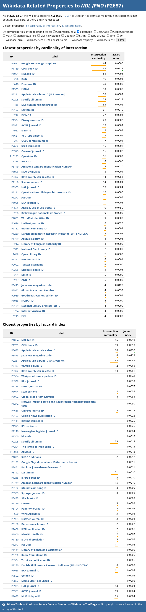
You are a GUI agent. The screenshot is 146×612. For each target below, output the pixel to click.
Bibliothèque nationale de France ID (43, 213)
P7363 (15, 89)
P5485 (15, 498)
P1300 (15, 436)
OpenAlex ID (29, 156)
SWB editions (29, 391)
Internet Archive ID (33, 311)
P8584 (15, 376)
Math (9, 35)
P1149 (15, 550)
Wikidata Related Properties (38, 5)
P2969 (15, 295)
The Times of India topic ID (37, 446)
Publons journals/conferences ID (41, 467)
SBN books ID (29, 498)
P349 (16, 249)
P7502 (15, 575)
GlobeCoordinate (123, 31)
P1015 (15, 300)
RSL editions (28, 426)
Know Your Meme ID (34, 555)
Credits (30, 604)
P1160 (15, 539)
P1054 (15, 73)
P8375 (15, 151)
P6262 (15, 259)
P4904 (15, 560)
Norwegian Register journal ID (39, 431)
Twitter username (32, 264)
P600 (16, 513)
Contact (62, 604)
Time (113, 35)
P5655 (15, 208)
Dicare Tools (14, 604)
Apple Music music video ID (38, 208)
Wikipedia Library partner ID (38, 376)
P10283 (14, 156)
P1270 (15, 431)
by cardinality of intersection (43, 25)
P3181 (15, 192)
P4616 (15, 223)
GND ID (25, 280)
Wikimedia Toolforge (84, 604)
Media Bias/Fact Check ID (36, 580)
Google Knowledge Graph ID (38, 63)
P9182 (15, 228)
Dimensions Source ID (34, 524)
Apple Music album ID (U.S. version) (43, 94)
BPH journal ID (30, 381)
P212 (16, 115)
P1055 (15, 171)
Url (122, 35)
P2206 (15, 269)
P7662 (15, 146)
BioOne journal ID (32, 421)
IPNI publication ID (33, 529)
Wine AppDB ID (30, 513)
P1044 (15, 391)
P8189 (15, 306)
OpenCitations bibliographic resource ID (46, 192)
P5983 (15, 493)
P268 (16, 213)
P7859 (15, 218)
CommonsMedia (66, 31)
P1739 (15, 68)
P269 (16, 275)
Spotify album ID (31, 99)
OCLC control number (34, 140)
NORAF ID (27, 300)
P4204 (15, 446)
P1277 (15, 197)
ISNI (24, 316)
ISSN (24, 79)
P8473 (15, 285)
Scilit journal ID (30, 146)
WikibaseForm (14, 40)
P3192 (15, 110)
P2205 (15, 99)
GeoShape (103, 31)
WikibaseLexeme (57, 40)
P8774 (15, 386)
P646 (16, 84)
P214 (16, 161)
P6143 (15, 421)
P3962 (15, 290)
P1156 (15, 182)
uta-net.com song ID (33, 228)
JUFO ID (26, 197)
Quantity (69, 35)
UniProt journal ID (32, 223)
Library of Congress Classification (41, 550)
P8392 (15, 177)
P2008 (15, 529)
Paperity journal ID (33, 508)
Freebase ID (28, 84)
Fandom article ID (32, 259)
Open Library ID (31, 254)
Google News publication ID (38, 415)
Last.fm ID (27, 110)
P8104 (15, 508)
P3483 (15, 365)
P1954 (15, 120)
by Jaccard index (71, 25)
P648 (16, 254)
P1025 (15, 457)
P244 (16, 244)
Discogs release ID (32, 269)
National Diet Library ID (35, 249)
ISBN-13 (26, 115)
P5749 (15, 166)
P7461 (15, 467)
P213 (16, 316)
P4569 (15, 381)
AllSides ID (27, 452)
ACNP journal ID (31, 125)
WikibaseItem (35, 40)
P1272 (15, 403)
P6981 (15, 125)
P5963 (15, 519)
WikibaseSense (106, 40)
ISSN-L (25, 89)
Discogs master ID (32, 120)
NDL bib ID (28, 73)
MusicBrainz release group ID (39, 104)
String (82, 35)
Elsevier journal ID (32, 519)
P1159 (15, 503)
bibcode (26, 436)
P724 (16, 311)
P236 (16, 79)
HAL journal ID (30, 187)
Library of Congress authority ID (41, 244)
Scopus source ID (31, 182)
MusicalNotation (50, 35)
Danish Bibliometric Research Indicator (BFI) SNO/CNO (54, 233)
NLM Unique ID (30, 171)
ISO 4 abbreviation (32, 539)
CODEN (25, 503)
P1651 (15, 135)
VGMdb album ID (31, 365)
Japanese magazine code (36, 285)
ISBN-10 (26, 130)
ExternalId (86, 31)
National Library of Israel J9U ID (40, 306)
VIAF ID (25, 161)
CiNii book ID (29, 68)
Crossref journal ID (32, 151)
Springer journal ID (33, 493)
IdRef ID (26, 275)
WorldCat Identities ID (35, 218)
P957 (16, 130)
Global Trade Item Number (37, 290)
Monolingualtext (26, 35)
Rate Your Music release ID (37, 177)
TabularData (98, 35)
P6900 (15, 534)
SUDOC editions (31, 457)
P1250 (15, 233)
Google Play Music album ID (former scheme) (49, 462)
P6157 (15, 415)
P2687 (67, 15)
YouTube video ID (32, 135)
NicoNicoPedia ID (32, 534)
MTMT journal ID (31, 386)
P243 (16, 140)
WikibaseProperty (82, 40)
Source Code (46, 604)
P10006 (14, 452)
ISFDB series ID (30, 477)
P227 (16, 280)
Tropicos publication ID (35, 560)
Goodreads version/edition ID (39, 295)
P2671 (15, 63)
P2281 (15, 94)
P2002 (15, 264)
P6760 (15, 555)
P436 (16, 104)
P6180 (15, 524)
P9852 (15, 580)
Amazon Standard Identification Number (46, 166)
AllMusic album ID (32, 238)
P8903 (15, 187)
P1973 (15, 426)
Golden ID (27, 575)
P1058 (15, 202)
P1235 (15, 477)
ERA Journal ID (30, 202)
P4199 (15, 462)
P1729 (15, 238)
